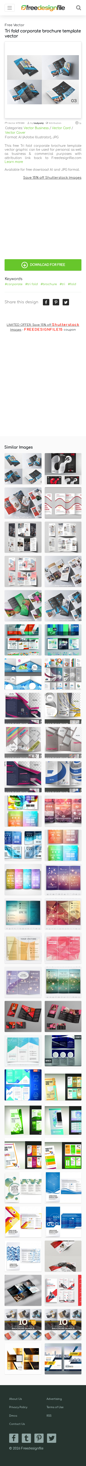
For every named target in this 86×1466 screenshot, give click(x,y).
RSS (49, 1415)
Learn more (14, 162)
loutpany (39, 123)
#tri (62, 284)
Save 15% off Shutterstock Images (52, 177)
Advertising (54, 1399)
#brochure (49, 284)
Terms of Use (55, 1407)
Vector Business (36, 128)
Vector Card (61, 128)
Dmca (13, 1415)
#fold (72, 284)
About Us (15, 1399)
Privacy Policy (18, 1407)
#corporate (13, 284)
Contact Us (17, 1424)
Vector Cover (15, 132)
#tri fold (31, 284)
